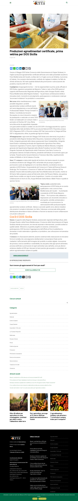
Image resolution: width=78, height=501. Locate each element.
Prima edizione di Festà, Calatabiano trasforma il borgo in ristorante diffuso (28, 380)
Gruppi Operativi (13, 324)
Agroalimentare (13, 313)
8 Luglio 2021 (12, 57)
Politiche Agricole (14, 346)
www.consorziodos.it (20, 255)
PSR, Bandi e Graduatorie (16, 353)
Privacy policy (42, 498)
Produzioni (12, 350)
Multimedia (12, 335)
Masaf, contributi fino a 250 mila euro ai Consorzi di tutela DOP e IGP (26, 377)
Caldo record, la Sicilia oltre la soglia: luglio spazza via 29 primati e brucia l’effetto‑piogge (39, 487)
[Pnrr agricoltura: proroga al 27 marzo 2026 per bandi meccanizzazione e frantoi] (39, 402)
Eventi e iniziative (14, 320)
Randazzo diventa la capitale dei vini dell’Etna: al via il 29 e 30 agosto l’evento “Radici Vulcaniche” (32, 382)
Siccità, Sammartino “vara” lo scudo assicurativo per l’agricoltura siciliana (27, 387)
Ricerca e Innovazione (15, 357)
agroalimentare (14, 288)
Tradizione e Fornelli (14, 364)
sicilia (22, 288)
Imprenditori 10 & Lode (15, 328)
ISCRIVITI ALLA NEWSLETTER (32, 270)
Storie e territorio (14, 361)
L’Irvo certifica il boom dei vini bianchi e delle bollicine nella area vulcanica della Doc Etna (30, 385)
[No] (76, 497)
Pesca (11, 342)
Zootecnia (12, 368)
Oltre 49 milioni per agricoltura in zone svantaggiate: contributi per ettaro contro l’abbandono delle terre (18, 417)
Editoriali (12, 317)
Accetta (35, 498)
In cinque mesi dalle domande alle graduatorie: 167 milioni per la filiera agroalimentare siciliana (38, 479)
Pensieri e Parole (14, 339)
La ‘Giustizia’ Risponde (15, 331)
